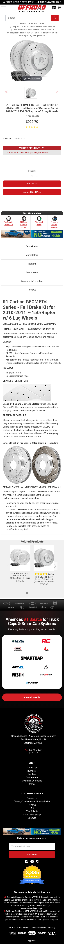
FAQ (32, 808)
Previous (6, 92)
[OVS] (18, 641)
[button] (54, 7)
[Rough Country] (46, 641)
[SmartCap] (32, 658)
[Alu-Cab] (46, 667)
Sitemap (32, 818)
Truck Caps (32, 767)
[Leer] (46, 649)
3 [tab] (37, 593)
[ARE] (18, 667)
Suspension (32, 777)
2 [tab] (32, 593)
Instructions (32, 272)
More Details (32, 255)
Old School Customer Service (23, 224)
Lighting (32, 774)
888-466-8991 (36, 750)
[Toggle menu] (3, 8)
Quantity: (32, 171)
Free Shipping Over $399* (9, 223)
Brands (32, 784)
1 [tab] (27, 593)
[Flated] (32, 682)
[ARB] (18, 649)
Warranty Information (32, 281)
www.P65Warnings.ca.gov (32, 908)
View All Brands (32, 697)
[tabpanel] (20, 564)
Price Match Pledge (39, 223)
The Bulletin (32, 811)
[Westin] (18, 675)
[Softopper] (46, 675)
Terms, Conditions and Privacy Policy (32, 801)
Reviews (32, 289)
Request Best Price (32, 192)
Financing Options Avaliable (54, 224)
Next (57, 92)
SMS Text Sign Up (32, 814)
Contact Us (32, 798)
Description (32, 246)
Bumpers (32, 771)
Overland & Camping (32, 780)
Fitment (32, 263)
